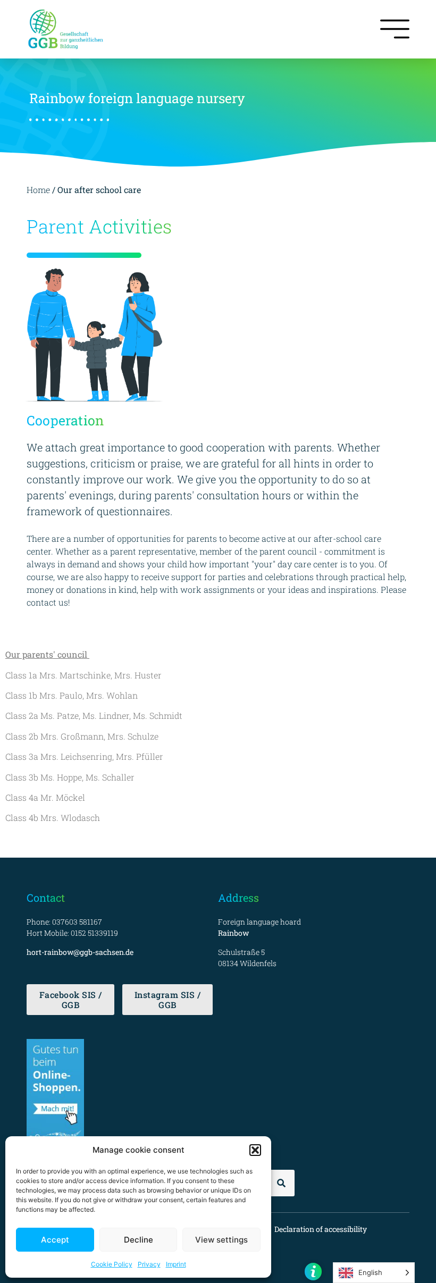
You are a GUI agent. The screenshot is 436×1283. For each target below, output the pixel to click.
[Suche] (281, 1183)
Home (38, 189)
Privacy (149, 1264)
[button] (255, 1150)
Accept (55, 1240)
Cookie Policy (111, 1264)
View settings (221, 1240)
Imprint (176, 1264)
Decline (138, 1240)
